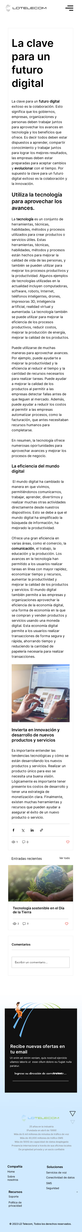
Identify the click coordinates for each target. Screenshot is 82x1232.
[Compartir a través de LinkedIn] (32, 830)
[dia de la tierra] (40, 883)
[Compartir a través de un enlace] (41, 830)
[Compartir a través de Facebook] (13, 830)
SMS (49, 1183)
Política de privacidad (15, 1204)
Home (11, 1171)
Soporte (13, 1196)
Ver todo (64, 858)
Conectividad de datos (60, 1177)
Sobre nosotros (12, 1178)
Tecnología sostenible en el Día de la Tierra (38, 910)
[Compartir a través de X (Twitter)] (23, 830)
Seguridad (52, 1188)
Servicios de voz (56, 1172)
